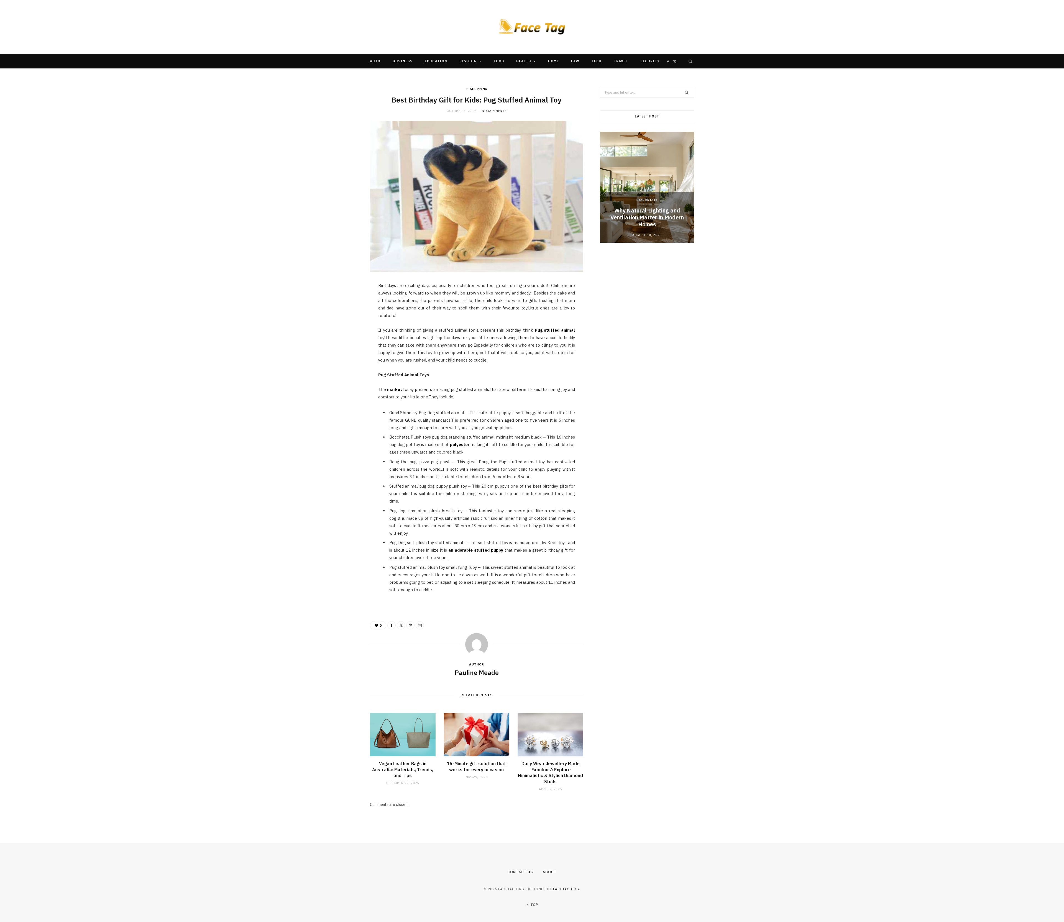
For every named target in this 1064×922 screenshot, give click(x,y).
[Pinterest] (344, 332)
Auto (375, 61)
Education (436, 61)
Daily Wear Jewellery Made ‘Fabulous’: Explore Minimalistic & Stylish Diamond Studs (550, 772)
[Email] (344, 346)
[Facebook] (344, 304)
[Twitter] (344, 318)
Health (523, 61)
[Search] (690, 61)
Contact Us (520, 872)
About (550, 872)
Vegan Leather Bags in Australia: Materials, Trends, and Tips (402, 769)
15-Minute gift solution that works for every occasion (476, 766)
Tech (597, 61)
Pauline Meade (477, 672)
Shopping (478, 89)
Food (499, 61)
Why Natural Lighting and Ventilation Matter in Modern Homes (647, 217)
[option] (647, 187)
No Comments (494, 111)
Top (534, 904)
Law (575, 61)
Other (515, 75)
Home (553, 61)
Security (650, 61)
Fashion (468, 61)
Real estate (647, 200)
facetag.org (566, 889)
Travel (621, 61)
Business (403, 61)
